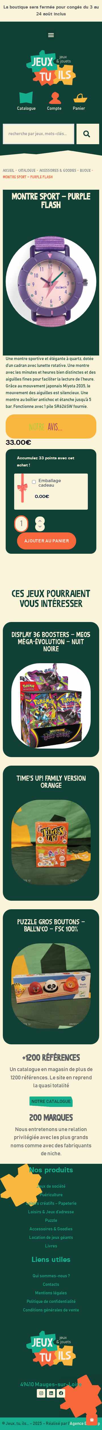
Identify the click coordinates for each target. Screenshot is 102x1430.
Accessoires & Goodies (57, 170)
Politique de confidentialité (51, 1301)
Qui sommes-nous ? (51, 1276)
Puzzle (51, 1220)
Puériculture (51, 1195)
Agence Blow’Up (85, 1423)
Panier (79, 108)
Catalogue (26, 108)
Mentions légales (51, 1293)
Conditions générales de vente (51, 1310)
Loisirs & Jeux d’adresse (51, 1212)
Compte (54, 108)
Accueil (8, 170)
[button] (51, 35)
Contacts (51, 1284)
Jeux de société (51, 1186)
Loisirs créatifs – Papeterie (51, 1203)
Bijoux (85, 170)
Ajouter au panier (46, 541)
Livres (51, 1246)
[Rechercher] (87, 134)
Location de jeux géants (51, 1237)
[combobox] (38, 134)
